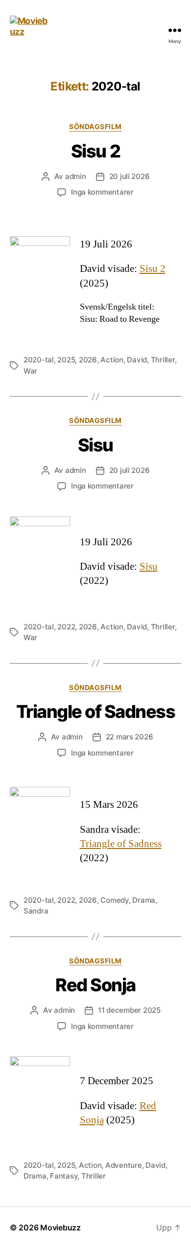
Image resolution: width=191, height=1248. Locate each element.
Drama (143, 900)
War (30, 371)
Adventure (123, 1165)
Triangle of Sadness (95, 711)
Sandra (36, 910)
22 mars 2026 (129, 736)
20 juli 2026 (129, 176)
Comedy (114, 900)
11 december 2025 (129, 1010)
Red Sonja (95, 985)
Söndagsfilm (95, 126)
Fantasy (63, 1176)
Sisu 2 (95, 151)
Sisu (95, 445)
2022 (66, 626)
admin (75, 176)
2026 (88, 359)
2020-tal (39, 359)
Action (111, 359)
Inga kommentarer (102, 192)
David (137, 359)
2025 (66, 359)
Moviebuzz (60, 1227)
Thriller (163, 359)
